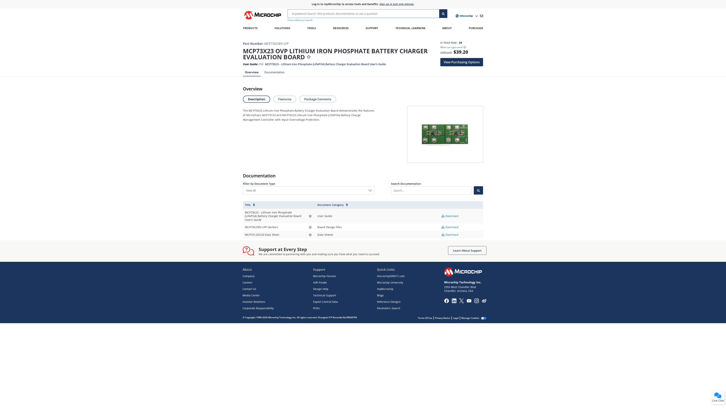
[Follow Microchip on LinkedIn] (454, 302)
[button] (461, 62)
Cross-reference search (300, 20)
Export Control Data (325, 302)
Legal (456, 318)
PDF (261, 64)
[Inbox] (481, 16)
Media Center (251, 295)
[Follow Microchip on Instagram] (476, 302)
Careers (247, 282)
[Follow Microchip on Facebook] (446, 302)
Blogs (380, 295)
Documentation (274, 72)
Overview (252, 72)
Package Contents (317, 99)
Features (284, 99)
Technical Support (324, 295)
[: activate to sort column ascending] (310, 205)
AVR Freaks (320, 282)
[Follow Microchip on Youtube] (469, 301)
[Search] (443, 13)
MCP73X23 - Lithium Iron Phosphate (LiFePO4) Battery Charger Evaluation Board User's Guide (325, 64)
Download (451, 216)
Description (256, 99)
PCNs (316, 308)
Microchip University (390, 282)
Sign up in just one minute (396, 4)
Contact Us (249, 289)
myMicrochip (385, 289)
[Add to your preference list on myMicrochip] (309, 55)
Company (248, 276)
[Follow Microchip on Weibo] (484, 302)
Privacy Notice (442, 318)
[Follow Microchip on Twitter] (461, 302)
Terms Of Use (425, 318)
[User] (466, 16)
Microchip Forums (324, 276)
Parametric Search (388, 308)
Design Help (320, 289)
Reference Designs (389, 302)
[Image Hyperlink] (262, 19)
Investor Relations (254, 302)
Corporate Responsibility (258, 308)
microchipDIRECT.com (391, 276)
